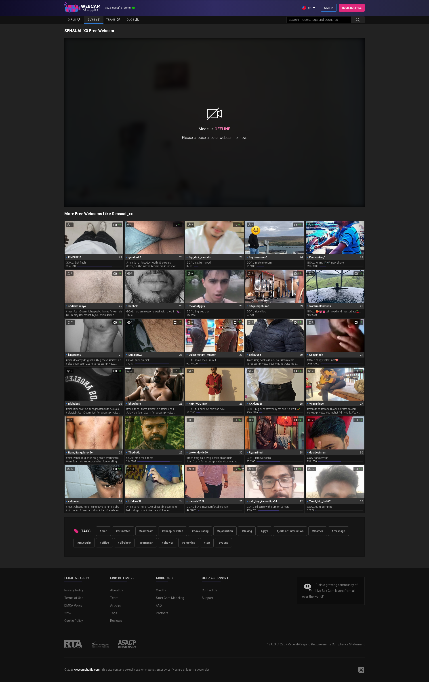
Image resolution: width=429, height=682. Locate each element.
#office (104, 542)
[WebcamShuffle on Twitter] (361, 669)
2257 (68, 613)
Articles (115, 605)
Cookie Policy (73, 620)
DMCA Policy (73, 605)
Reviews (116, 620)
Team (114, 597)
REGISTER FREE (352, 7)
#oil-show (124, 542)
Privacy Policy (74, 590)
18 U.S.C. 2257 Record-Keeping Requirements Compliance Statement (316, 644)
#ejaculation (225, 531)
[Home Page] (82, 7)
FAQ (159, 605)
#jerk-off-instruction (290, 531)
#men (103, 531)
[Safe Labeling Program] (100, 644)
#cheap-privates (172, 531)
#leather (317, 531)
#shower (167, 542)
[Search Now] (357, 20)
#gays (264, 531)
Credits (161, 590)
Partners (162, 613)
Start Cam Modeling (170, 597)
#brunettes (123, 531)
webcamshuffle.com (87, 669)
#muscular (84, 542)
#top (207, 542)
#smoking (188, 542)
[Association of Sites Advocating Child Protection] (127, 644)
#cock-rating (200, 531)
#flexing (247, 531)
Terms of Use (73, 597)
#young (223, 542)
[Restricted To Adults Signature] (73, 644)
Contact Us (209, 590)
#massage (338, 531)
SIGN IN (328, 7)
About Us (116, 590)
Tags (113, 613)
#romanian (146, 542)
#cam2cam (146, 531)
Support (207, 597)
